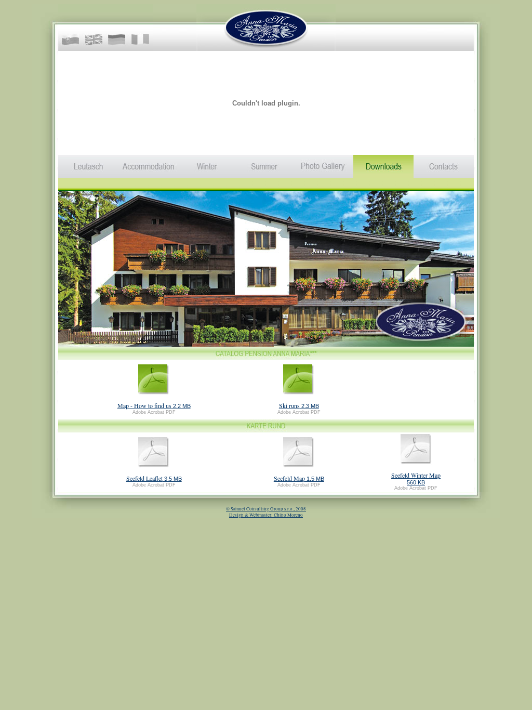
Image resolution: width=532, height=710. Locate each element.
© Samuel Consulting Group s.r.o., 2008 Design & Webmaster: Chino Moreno (266, 512)
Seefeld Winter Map (416, 475)
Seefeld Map (289, 478)
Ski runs (289, 405)
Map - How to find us (144, 405)
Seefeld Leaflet (144, 478)
